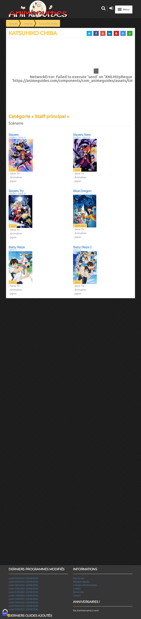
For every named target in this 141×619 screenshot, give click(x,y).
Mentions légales (81, 581)
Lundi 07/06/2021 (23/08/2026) (23, 609)
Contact (76, 595)
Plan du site (78, 578)
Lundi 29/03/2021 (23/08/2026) (23, 581)
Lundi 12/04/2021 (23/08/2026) (23, 598)
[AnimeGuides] (38, 9)
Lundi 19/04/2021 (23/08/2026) (23, 585)
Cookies (77, 588)
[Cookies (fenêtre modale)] (6, 613)
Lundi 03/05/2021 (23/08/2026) (23, 578)
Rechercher (78, 592)
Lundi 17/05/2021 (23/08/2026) (23, 595)
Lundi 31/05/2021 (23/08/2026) (23, 592)
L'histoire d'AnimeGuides (85, 585)
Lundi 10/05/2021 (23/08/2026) (23, 588)
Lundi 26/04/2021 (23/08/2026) (23, 605)
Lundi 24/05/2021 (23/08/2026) (23, 602)
